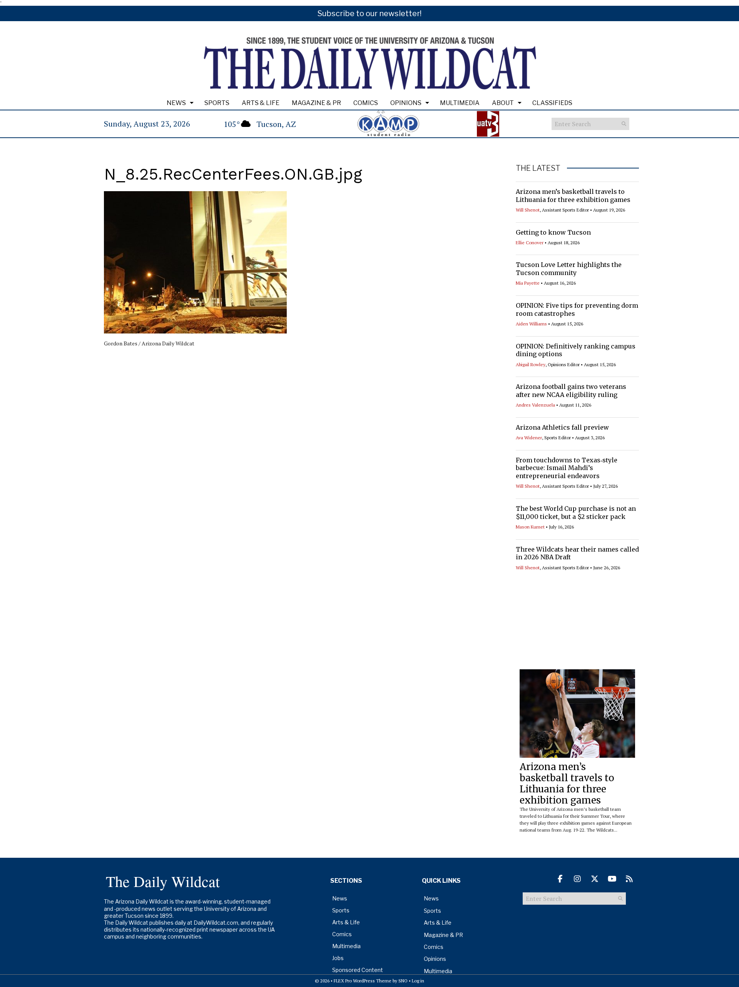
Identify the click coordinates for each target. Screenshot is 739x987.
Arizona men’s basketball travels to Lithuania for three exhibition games (573, 195)
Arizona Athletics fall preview (562, 427)
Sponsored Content (357, 970)
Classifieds (552, 103)
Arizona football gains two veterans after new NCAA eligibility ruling (571, 390)
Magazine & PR (316, 103)
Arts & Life (260, 103)
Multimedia (460, 103)
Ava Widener (529, 437)
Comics (365, 103)
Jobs (338, 958)
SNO (403, 981)
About (503, 103)
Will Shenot (528, 210)
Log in (418, 981)
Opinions (405, 103)
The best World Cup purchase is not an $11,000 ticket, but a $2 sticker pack (576, 512)
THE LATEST (538, 168)
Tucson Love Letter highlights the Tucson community (569, 269)
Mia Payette (528, 283)
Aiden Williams (531, 324)
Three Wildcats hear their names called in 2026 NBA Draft (577, 553)
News (176, 103)
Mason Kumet (530, 527)
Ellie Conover (529, 242)
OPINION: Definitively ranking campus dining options (575, 350)
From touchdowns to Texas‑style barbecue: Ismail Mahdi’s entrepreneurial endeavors (566, 468)
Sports (216, 103)
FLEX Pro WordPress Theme (362, 981)
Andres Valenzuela (535, 405)
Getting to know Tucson (553, 232)
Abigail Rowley (530, 364)
